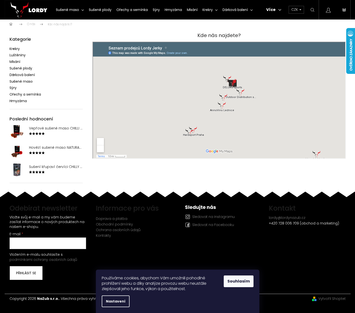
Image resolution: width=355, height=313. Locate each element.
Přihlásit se (26, 273)
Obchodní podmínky (114, 224)
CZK (295, 9)
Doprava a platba (111, 218)
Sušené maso (21, 81)
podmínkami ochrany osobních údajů (43, 259)
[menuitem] (69, 10)
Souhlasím (238, 281)
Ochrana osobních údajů (118, 229)
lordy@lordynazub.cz (287, 217)
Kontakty (103, 235)
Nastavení (115, 301)
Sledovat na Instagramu (213, 216)
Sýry (13, 87)
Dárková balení (22, 74)
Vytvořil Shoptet (332, 298)
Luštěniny (18, 55)
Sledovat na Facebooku (213, 224)
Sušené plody (21, 68)
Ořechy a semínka (25, 94)
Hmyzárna (18, 100)
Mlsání (15, 61)
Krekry (15, 48)
